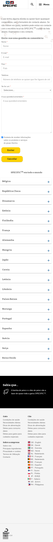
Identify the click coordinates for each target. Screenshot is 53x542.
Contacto (6, 457)
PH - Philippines (37, 485)
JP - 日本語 (35, 476)
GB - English (36, 442)
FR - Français (36, 456)
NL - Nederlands (37, 454)
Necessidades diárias (11, 423)
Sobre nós (7, 446)
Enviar (10, 150)
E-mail (4, 53)
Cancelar (12, 159)
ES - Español (36, 465)
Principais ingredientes (12, 449)
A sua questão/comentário (12, 97)
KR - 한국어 (35, 482)
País (3, 64)
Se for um (6, 86)
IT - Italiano (35, 479)
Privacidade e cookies (12, 451)
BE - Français (36, 462)
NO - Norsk (35, 451)
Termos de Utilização (11, 454)
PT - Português (37, 468)
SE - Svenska (36, 448)
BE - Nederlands (37, 459)
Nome (4, 42)
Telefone (4, 75)
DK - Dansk (35, 445)
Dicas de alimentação (11, 425)
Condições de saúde (11, 420)
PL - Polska (35, 473)
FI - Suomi (35, 471)
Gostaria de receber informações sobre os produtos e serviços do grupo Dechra (17, 140)
